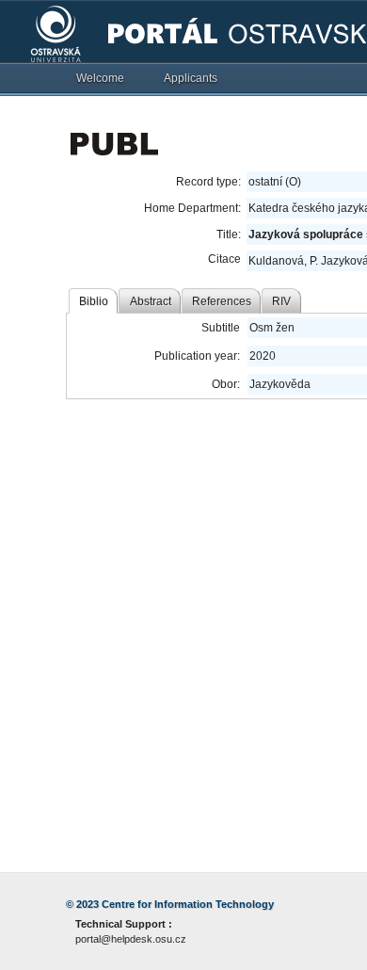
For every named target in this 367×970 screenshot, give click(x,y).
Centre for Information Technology (188, 904)
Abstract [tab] (150, 301)
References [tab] (221, 301)
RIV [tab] (281, 301)
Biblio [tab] (93, 301)
